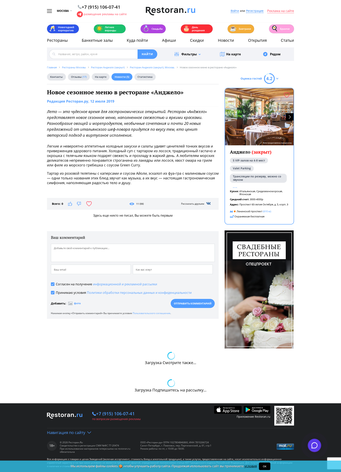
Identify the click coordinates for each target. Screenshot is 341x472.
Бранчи (280, 28)
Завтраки (240, 28)
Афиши (169, 40)
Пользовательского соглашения (151, 313)
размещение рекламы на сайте (105, 14)
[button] (290, 117)
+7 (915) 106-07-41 (115, 413)
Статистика (145, 77)
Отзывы (79, 77)
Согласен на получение (106, 284)
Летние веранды (106, 28)
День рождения (194, 28)
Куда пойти (137, 40)
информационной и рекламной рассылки (125, 284)
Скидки (197, 40)
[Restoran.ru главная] (170, 11)
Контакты (56, 77)
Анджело (251, 152)
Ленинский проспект (249, 211)
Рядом (275, 54)
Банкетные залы (97, 40)
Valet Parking (242, 168)
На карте (233, 54)
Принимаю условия (124, 292)
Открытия (257, 40)
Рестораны (57, 40)
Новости (226, 40)
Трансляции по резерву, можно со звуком (257, 178)
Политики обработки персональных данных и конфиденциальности (139, 292)
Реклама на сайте (280, 11)
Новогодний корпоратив (61, 28)
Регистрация (254, 11)
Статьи (287, 40)
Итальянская (247, 191)
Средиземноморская (269, 191)
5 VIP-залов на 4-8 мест (249, 160)
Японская (245, 194)
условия (251, 466)
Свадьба (153, 28)
